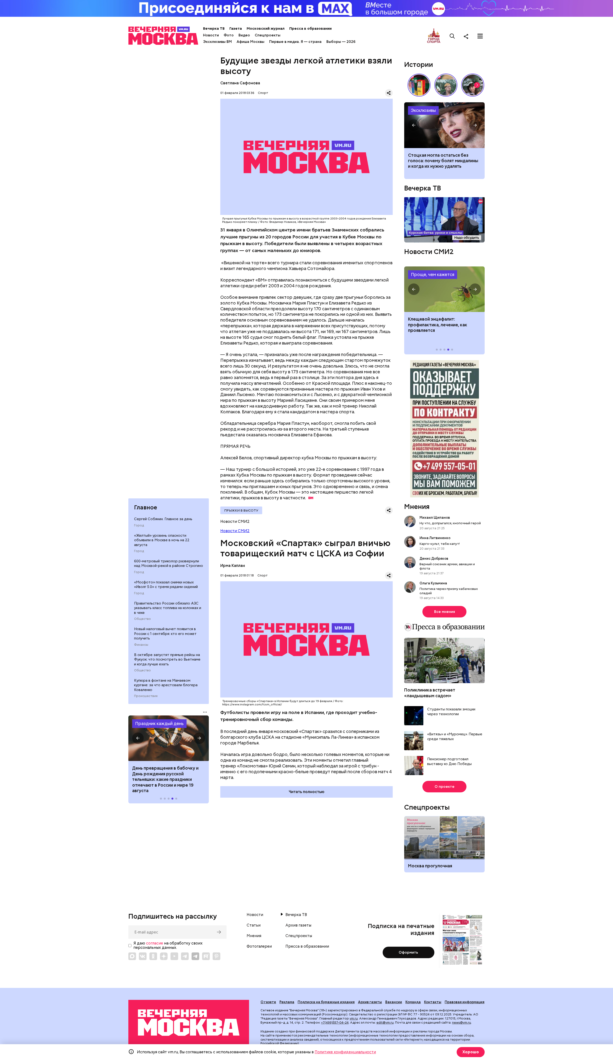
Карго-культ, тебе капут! (440, 544)
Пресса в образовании (310, 28)
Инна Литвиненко (435, 538)
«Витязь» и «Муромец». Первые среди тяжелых (454, 736)
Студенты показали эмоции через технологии (451, 711)
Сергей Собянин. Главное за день (163, 518)
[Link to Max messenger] (132, 956)
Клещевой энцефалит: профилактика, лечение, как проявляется (444, 289)
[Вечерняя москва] (188, 1023)
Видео (244, 35)
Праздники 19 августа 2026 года (168, 738)
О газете (268, 1002)
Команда (413, 1002)
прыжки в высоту (241, 510)
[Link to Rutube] (206, 956)
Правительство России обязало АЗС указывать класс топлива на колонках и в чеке (167, 608)
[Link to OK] (153, 956)
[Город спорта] (434, 36)
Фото (229, 35)
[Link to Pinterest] (216, 956)
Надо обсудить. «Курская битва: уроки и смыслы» (444, 219)
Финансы (141, 644)
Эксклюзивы (423, 110)
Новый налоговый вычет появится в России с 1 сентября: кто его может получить (165, 633)
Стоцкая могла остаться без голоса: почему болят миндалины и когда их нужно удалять (443, 160)
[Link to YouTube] (174, 956)
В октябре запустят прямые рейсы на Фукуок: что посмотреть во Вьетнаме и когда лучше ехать (167, 659)
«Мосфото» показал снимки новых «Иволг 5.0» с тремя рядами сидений (166, 584)
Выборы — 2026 (340, 41)
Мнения (417, 506)
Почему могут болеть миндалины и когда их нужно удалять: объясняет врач (444, 125)
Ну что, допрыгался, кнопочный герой (450, 523)
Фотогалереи (259, 946)
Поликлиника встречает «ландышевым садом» (429, 692)
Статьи (254, 925)
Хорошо (470, 1051)
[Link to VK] (143, 956)
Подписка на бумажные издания (326, 1002)
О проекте (444, 786)
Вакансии (393, 1002)
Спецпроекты (267, 35)
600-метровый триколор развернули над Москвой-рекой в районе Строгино (168, 563)
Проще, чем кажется (432, 274)
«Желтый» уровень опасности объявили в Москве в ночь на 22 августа (161, 540)
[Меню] (480, 36)
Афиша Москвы (250, 41)
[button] (138, 738)
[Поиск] (452, 36)
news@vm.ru (461, 1022)
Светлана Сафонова (240, 83)
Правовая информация (464, 1002)
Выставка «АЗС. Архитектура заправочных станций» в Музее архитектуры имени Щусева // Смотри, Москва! (419, 85)
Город (139, 525)
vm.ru (354, 1018)
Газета (235, 28)
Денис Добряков (434, 558)
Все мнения (444, 611)
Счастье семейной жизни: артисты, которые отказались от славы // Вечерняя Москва (472, 85)
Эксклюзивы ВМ (217, 41)
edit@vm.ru (385, 1022)
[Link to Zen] (164, 956)
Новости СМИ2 (235, 530)
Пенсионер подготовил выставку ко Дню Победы (449, 761)
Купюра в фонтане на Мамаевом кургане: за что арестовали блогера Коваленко (166, 685)
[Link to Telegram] (185, 956)
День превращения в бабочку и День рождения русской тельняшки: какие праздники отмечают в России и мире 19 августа (165, 779)
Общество (142, 619)
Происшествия (146, 696)
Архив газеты (298, 925)
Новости (211, 35)
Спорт (263, 93)
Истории (418, 64)
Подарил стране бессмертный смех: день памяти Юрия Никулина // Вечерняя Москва (445, 85)
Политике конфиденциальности (345, 1051)
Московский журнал (265, 28)
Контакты (432, 1002)
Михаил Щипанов (435, 517)
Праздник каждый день (159, 723)
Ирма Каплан (232, 565)
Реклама (286, 1002)
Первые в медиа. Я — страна (295, 41)
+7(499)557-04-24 (335, 1022)
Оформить (408, 952)
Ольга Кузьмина (434, 583)
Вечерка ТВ (214, 28)
